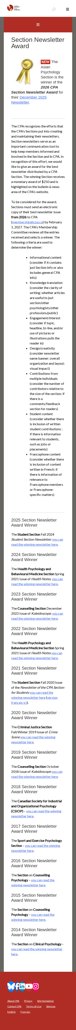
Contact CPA (14, 1006)
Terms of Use (33, 1006)
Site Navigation (45, 1000)
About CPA (13, 1000)
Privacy (28, 1000)
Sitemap (50, 1006)
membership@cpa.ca (27, 222)
